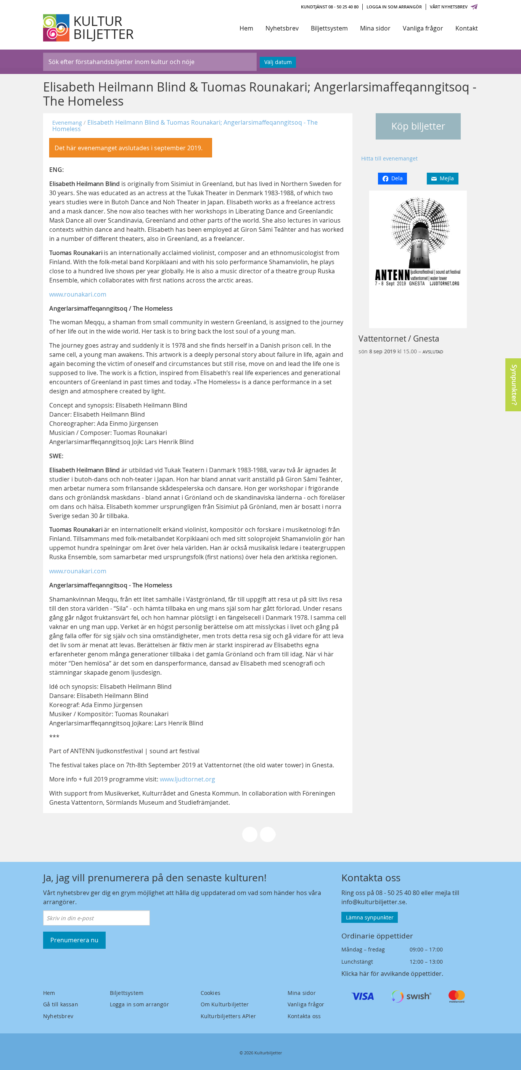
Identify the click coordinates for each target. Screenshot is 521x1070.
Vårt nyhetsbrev (449, 7)
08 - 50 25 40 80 (398, 893)
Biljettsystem (329, 28)
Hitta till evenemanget (389, 158)
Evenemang (67, 122)
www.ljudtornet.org (187, 779)
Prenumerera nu (74, 940)
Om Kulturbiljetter (225, 1004)
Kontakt (466, 28)
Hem (246, 28)
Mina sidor (375, 28)
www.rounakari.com (77, 294)
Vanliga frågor (423, 28)
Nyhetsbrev (282, 28)
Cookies (210, 992)
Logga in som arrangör (394, 7)
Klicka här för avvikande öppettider (391, 973)
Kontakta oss (304, 1016)
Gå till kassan (60, 1004)
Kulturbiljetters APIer (228, 1016)
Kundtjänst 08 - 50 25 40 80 (330, 7)
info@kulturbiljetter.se (373, 902)
